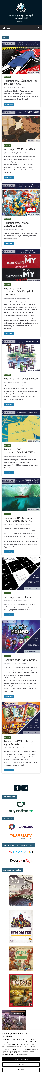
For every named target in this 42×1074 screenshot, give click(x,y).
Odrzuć (21, 1070)
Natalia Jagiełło (21, 153)
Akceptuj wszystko (21, 1059)
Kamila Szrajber (22, 456)
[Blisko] (40, 1032)
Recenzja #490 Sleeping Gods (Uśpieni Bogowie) (18, 519)
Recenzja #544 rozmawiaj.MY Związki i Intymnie (18, 291)
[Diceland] (4, 27)
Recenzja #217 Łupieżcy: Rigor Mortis (18, 743)
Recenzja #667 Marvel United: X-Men (17, 224)
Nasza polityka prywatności (18, 1054)
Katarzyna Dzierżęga (23, 298)
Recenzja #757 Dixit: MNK (19, 149)
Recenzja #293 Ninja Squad (20, 659)
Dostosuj (21, 1064)
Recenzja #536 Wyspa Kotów (21, 378)
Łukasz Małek (21, 87)
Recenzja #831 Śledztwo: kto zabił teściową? (21, 82)
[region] (21, 1052)
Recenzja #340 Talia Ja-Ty (19, 597)
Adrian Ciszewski (21, 382)
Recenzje (7, 77)
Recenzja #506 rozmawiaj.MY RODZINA (19, 451)
